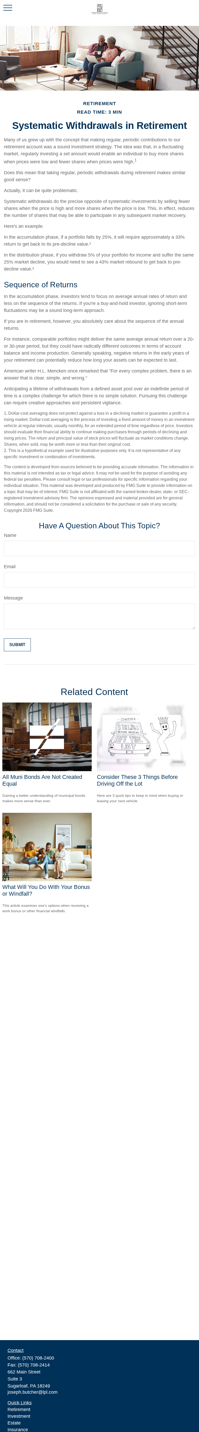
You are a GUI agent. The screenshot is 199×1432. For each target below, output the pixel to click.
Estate (14, 1423)
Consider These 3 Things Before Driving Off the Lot (137, 780)
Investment (19, 1416)
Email (10, 566)
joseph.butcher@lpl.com (33, 1392)
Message (13, 598)
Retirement (19, 1409)
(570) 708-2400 (38, 1358)
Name (10, 535)
